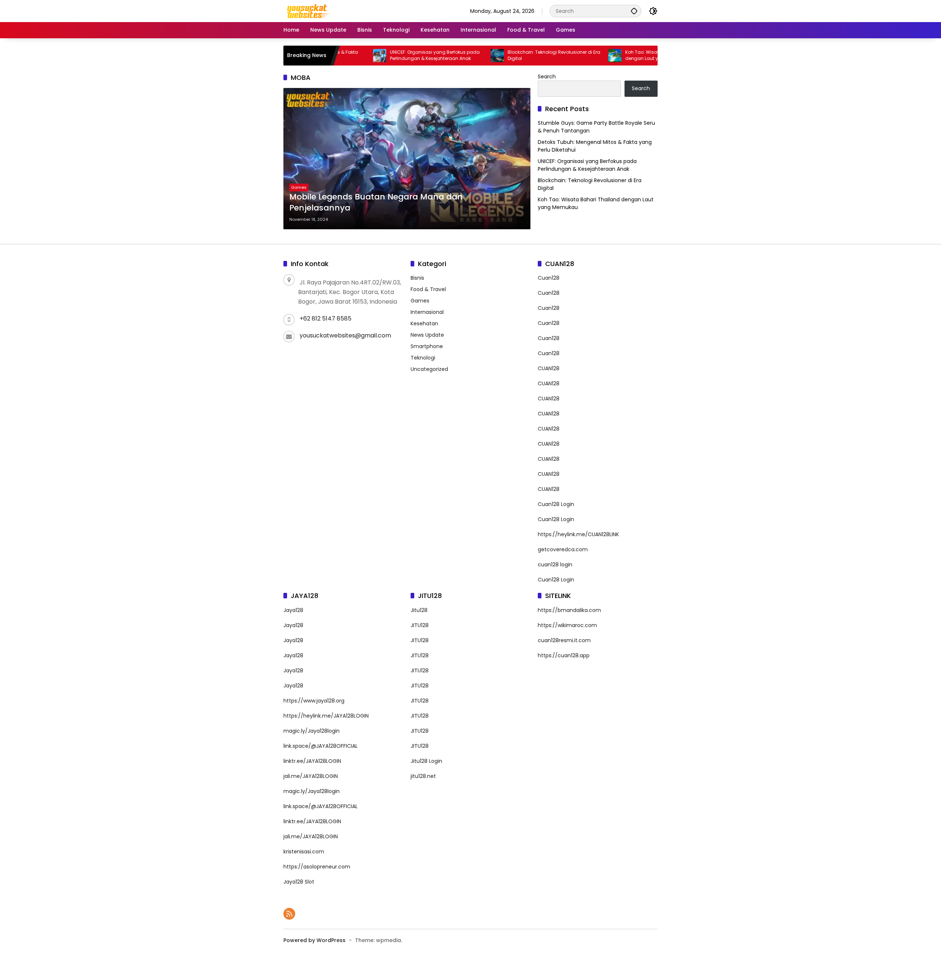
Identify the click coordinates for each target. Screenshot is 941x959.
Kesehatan (424, 323)
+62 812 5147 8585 (325, 318)
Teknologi (423, 357)
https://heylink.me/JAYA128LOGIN (326, 715)
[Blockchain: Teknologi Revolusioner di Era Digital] (461, 55)
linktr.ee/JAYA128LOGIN (312, 761)
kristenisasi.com (303, 851)
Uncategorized (429, 369)
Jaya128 (293, 610)
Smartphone (427, 346)
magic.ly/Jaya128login (311, 731)
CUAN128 (548, 368)
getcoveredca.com (563, 549)
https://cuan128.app (564, 655)
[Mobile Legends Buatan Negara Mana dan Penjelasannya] (406, 158)
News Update (427, 335)
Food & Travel (428, 289)
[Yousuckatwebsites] (307, 10)
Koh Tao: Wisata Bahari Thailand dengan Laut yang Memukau (627, 55)
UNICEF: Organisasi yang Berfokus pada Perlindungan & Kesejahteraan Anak (399, 55)
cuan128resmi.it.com (564, 640)
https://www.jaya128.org (313, 700)
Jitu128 (419, 610)
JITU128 (420, 625)
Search (547, 76)
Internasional (427, 312)
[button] (634, 11)
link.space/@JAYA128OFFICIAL (320, 746)
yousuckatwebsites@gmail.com (345, 335)
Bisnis (417, 278)
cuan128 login (555, 564)
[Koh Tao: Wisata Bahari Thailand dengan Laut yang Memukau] (579, 55)
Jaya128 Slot (298, 881)
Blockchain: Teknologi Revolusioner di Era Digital (518, 55)
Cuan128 (548, 278)
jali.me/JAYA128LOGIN (310, 776)
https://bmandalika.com (569, 610)
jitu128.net (423, 776)
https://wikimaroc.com (567, 625)
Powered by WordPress (314, 940)
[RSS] (289, 914)
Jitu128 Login (426, 761)
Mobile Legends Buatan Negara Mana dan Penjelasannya (376, 202)
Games (299, 187)
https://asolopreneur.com (316, 866)
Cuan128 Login (556, 504)
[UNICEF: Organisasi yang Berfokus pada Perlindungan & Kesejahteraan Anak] (344, 55)
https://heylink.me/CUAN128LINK (578, 534)
